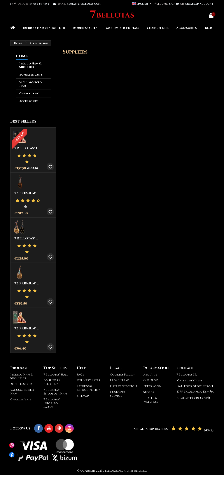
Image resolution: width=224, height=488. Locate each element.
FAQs (80, 375)
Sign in (174, 3)
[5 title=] (27, 162)
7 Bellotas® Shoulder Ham (55, 392)
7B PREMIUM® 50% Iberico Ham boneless (27, 328)
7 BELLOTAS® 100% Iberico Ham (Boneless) (27, 148)
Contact (185, 368)
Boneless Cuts (85, 28)
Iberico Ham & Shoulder (44, 28)
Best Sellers (23, 121)
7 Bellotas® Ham (56, 375)
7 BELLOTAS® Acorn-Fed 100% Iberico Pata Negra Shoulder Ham (27, 238)
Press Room (152, 386)
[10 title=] (26, 207)
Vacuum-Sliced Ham (122, 28)
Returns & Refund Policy (88, 388)
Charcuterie (157, 28)
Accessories (186, 28)
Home (22, 56)
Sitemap (83, 396)
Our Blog (150, 380)
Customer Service (118, 394)
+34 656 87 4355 (38, 3)
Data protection (123, 386)
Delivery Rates (88, 380)
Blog (209, 28)
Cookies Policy (122, 375)
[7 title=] (31, 201)
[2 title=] (24, 156)
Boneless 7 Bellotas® (52, 382)
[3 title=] (29, 156)
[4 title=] (35, 156)
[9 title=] (36, 201)
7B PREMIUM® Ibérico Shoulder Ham (27, 283)
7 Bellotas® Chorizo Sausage (52, 403)
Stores (148, 392)
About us (150, 375)
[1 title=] (19, 156)
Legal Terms (120, 380)
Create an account (199, 3)
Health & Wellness (150, 400)
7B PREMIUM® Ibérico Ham (27, 193)
